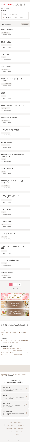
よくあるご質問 (15, 434)
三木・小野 (20, 332)
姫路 (7, 332)
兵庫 (2, 375)
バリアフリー (4, 354)
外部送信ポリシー (21, 425)
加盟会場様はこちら (11, 428)
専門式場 (20, 340)
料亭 (15, 340)
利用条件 (20, 422)
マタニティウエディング (21, 352)
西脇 (25, 332)
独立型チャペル (4, 352)
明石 (11, 332)
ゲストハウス (16, 342)
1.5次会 (19, 348)
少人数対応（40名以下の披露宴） (8, 348)
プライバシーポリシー (10, 425)
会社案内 (10, 422)
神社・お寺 (25, 340)
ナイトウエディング (17, 350)
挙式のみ (12, 352)
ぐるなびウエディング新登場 (15, 354)
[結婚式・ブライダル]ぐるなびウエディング (10, 374)
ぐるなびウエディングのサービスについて (15, 431)
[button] (15, 388)
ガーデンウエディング (6, 350)
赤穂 (2, 334)
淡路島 (14, 332)
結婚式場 (24, 374)
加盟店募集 (20, 428)
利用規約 (15, 422)
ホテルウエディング (7, 342)
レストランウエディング (6, 340)
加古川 (2, 332)
